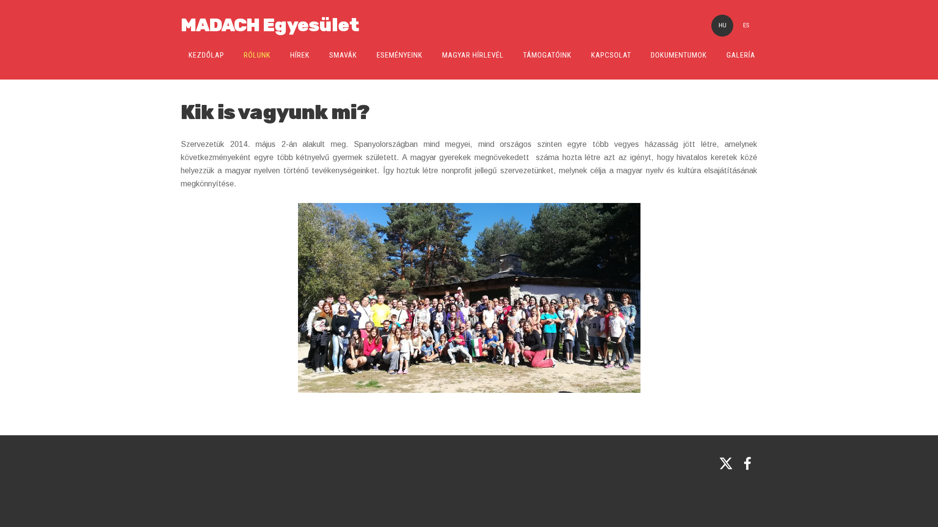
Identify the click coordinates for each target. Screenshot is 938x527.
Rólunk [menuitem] (257, 55)
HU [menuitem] (722, 25)
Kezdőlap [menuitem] (206, 55)
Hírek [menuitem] (300, 55)
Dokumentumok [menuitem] (679, 55)
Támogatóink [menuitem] (547, 55)
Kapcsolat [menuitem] (611, 55)
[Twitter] (726, 463)
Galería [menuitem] (740, 55)
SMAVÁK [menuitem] (343, 55)
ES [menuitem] (746, 25)
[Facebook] (747, 463)
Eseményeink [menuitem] (400, 55)
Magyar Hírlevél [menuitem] (473, 55)
